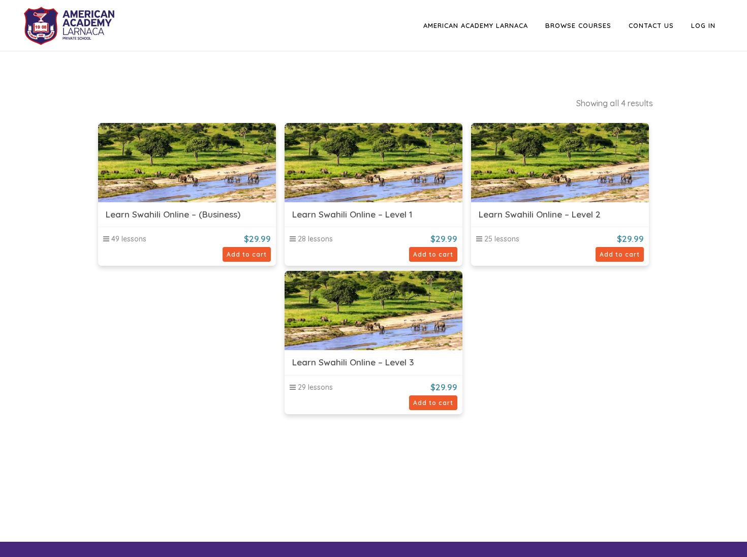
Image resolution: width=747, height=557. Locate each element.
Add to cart (247, 254)
